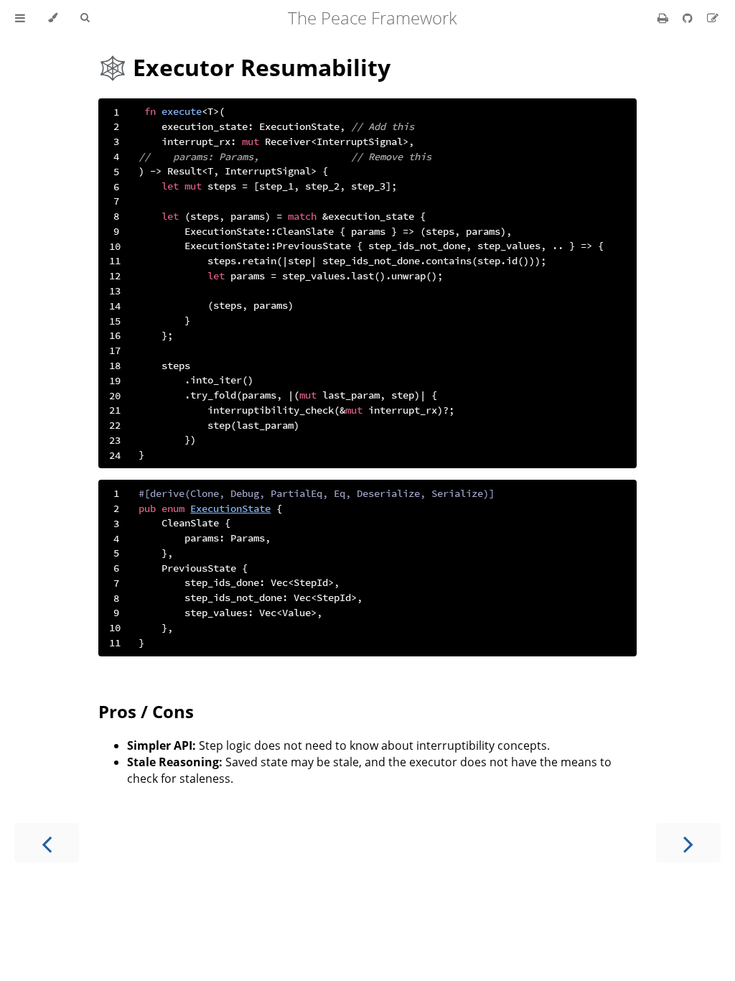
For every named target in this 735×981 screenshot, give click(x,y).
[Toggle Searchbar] (84, 18)
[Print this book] (664, 18)
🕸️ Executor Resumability (244, 67)
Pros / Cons (146, 711)
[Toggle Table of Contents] (20, 18)
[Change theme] (53, 18)
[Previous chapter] (46, 843)
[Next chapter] (688, 843)
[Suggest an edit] (712, 18)
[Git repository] (689, 18)
